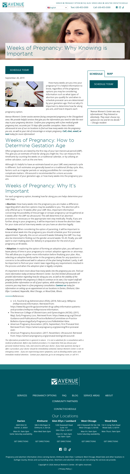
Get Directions (21, 441)
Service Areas (97, 3)
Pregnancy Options (73, 3)
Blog (89, 3)
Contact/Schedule (120, 3)
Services (59, 3)
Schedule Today (19, 69)
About (107, 3)
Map (110, 73)
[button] (57, 7)
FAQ (84, 3)
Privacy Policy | (65, 469)
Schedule (96, 74)
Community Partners (65, 401)
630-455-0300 (82, 7)
